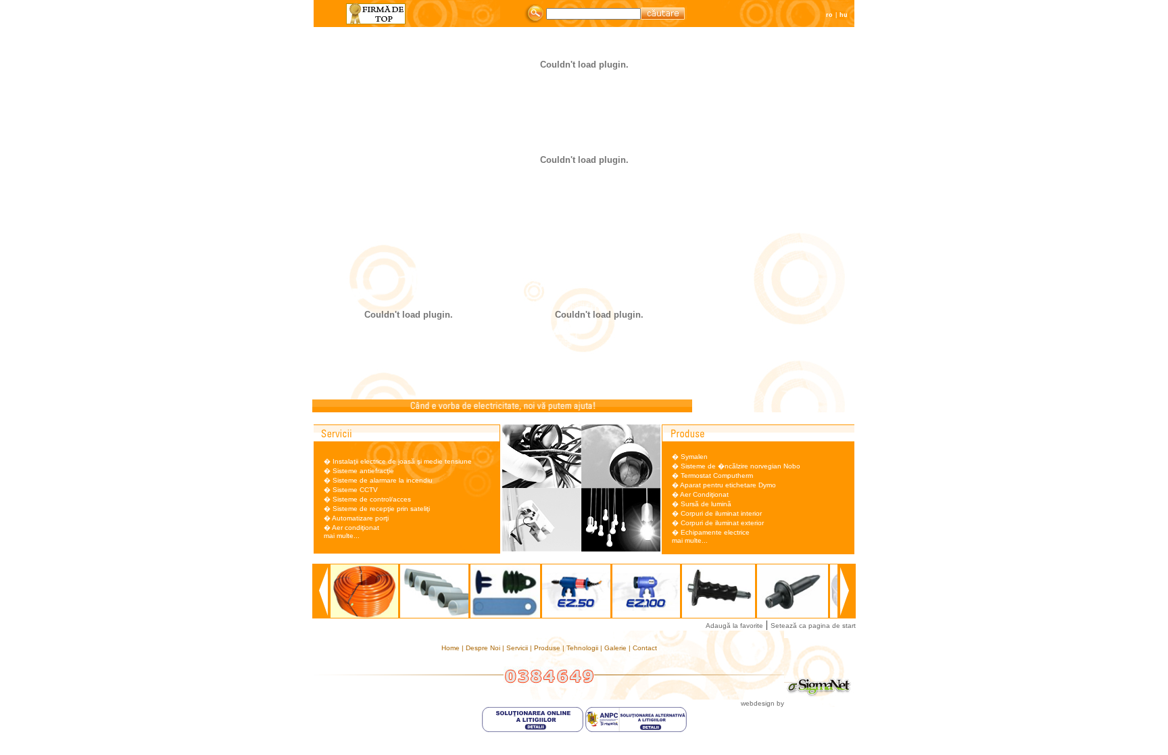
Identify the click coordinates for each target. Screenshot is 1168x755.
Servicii (518, 648)
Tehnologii (583, 648)
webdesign (758, 703)
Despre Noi (484, 648)
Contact (645, 648)
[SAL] (636, 729)
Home (451, 648)
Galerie (616, 648)
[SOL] (533, 729)
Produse (548, 648)
